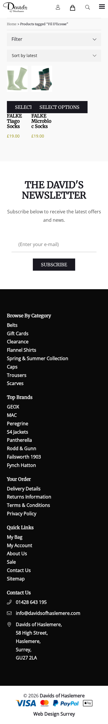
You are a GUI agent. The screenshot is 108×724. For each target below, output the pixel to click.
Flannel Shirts (21, 350)
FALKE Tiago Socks (14, 121)
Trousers (16, 375)
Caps (12, 367)
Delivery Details (24, 488)
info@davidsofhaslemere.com (48, 613)
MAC (12, 415)
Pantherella (19, 440)
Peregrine (17, 423)
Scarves (15, 383)
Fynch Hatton (21, 465)
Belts (12, 325)
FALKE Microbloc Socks (41, 121)
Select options (59, 107)
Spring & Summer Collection (37, 358)
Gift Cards (18, 333)
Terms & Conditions (28, 505)
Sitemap (16, 578)
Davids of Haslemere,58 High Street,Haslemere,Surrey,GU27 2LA (39, 641)
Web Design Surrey (54, 714)
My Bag (14, 537)
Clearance (18, 341)
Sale (11, 562)
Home (11, 24)
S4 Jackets (17, 432)
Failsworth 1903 (24, 457)
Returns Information (29, 497)
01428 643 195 (31, 602)
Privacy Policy (21, 513)
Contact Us (19, 570)
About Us (17, 553)
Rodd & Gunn (21, 448)
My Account (19, 545)
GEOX (13, 407)
